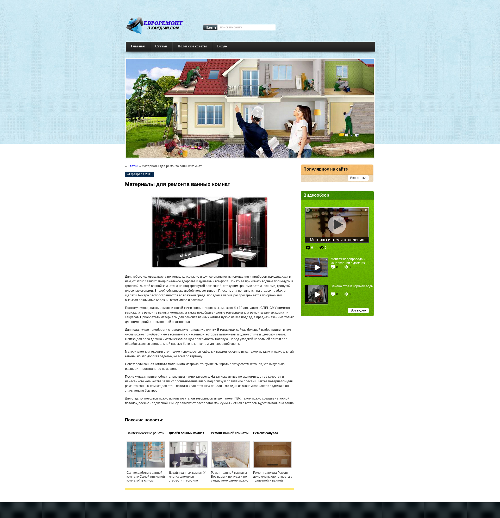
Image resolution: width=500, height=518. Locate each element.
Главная (138, 46)
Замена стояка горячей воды (352, 286)
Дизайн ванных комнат (186, 433)
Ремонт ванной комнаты (229, 433)
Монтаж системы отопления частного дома (337, 240)
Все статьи (358, 178)
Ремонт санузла (265, 433)
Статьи (161, 46)
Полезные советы (192, 46)
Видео (222, 46)
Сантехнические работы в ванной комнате (145, 433)
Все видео (358, 310)
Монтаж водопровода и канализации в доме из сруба (348, 261)
